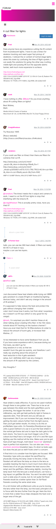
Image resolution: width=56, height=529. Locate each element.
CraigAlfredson (14, 127)
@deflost (7, 281)
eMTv (10, 276)
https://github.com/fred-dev (13, 74)
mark (10, 95)
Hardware (11, 35)
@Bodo (26, 99)
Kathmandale (13, 398)
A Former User (13, 241)
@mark (6, 320)
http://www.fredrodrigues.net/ (14, 72)
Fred (10, 45)
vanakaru (11, 151)
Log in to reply (46, 36)
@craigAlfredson (10, 203)
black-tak (38, 442)
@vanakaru (8, 193)
